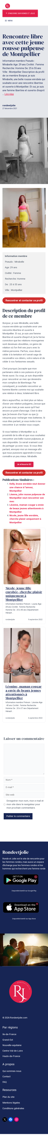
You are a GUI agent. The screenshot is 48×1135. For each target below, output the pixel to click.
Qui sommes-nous (11, 1071)
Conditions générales (13, 1108)
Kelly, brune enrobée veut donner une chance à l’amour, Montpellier (27, 487)
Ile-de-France (9, 1034)
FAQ (4, 1082)
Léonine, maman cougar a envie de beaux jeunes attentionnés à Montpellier (26, 508)
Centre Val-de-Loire (12, 1050)
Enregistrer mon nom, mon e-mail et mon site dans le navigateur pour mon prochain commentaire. (25, 804)
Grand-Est (7, 1039)
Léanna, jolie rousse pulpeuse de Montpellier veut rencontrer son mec (27, 498)
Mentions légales (11, 1102)
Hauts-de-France (11, 1056)
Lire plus (9, 94)
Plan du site (8, 1096)
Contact (6, 1076)
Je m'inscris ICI (24, 464)
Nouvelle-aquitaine (11, 1045)
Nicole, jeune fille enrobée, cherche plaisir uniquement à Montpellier (25, 519)
